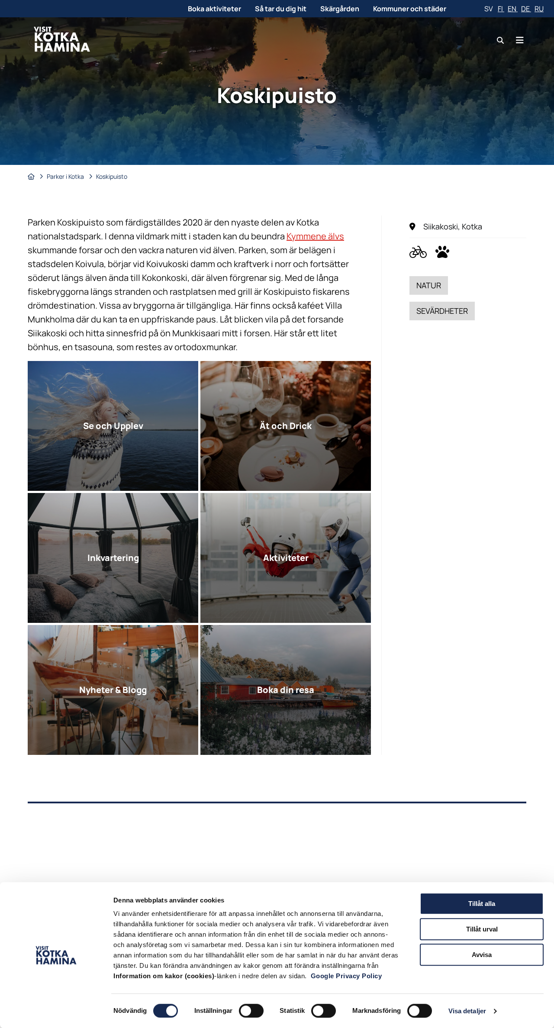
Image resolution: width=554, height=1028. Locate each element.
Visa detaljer (467, 1011)
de (526, 8)
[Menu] (519, 40)
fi (501, 8)
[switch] (251, 1011)
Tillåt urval (482, 929)
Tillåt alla (481, 903)
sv (489, 8)
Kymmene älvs (315, 236)
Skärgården (339, 8)
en (513, 8)
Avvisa (482, 954)
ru (539, 8)
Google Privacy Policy (346, 976)
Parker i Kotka (66, 176)
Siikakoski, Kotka (452, 226)
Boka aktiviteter (214, 8)
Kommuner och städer (409, 8)
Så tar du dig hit (280, 8)
